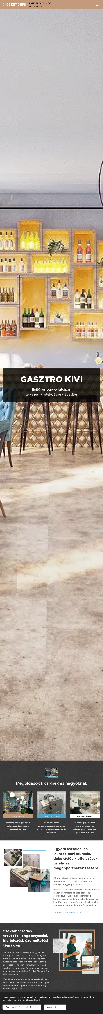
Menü (97, 4)
